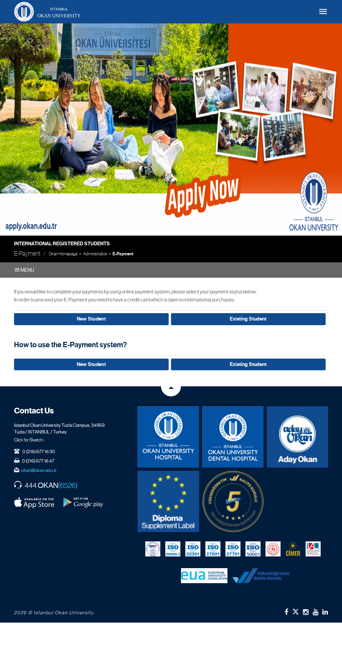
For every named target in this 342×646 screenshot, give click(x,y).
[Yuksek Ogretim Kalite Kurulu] (233, 501)
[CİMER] (293, 549)
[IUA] (313, 549)
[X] (295, 610)
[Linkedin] (325, 612)
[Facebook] (286, 612)
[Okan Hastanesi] (168, 437)
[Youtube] (315, 612)
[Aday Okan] (297, 437)
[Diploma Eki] (168, 501)
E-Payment (123, 254)
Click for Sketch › (29, 439)
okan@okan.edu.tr (39, 470)
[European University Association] (204, 575)
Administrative (95, 253)
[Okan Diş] (233, 437)
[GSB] (273, 549)
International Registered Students (62, 244)
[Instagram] (306, 612)
